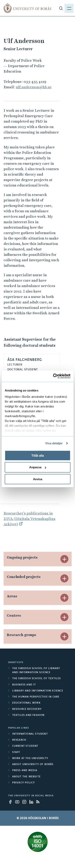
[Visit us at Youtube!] (18, 802)
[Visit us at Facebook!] (11, 802)
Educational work (26, 703)
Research (19, 740)
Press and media (24, 770)
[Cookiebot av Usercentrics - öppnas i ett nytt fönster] (53, 376)
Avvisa (37, 479)
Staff (16, 752)
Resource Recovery (27, 709)
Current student (25, 746)
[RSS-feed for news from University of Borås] (39, 802)
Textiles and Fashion (28, 715)
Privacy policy (23, 782)
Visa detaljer (54, 443)
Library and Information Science (37, 690)
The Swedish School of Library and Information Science (36, 670)
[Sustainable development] (38, 842)
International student (30, 734)
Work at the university (30, 758)
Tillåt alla (37, 455)
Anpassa (35, 467)
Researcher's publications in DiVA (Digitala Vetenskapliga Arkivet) (29, 518)
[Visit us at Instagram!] (25, 802)
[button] (64, 559)
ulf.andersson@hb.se (34, 87)
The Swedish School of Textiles (36, 678)
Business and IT (24, 684)
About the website (26, 776)
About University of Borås (33, 764)
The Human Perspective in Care (36, 697)
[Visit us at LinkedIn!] (32, 802)
